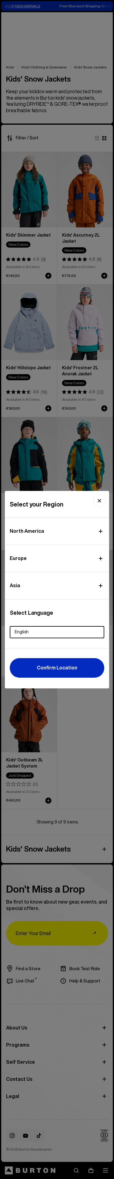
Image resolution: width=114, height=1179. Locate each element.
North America (27, 531)
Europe (18, 558)
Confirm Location (57, 667)
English (22, 632)
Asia (15, 585)
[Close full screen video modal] (99, 501)
